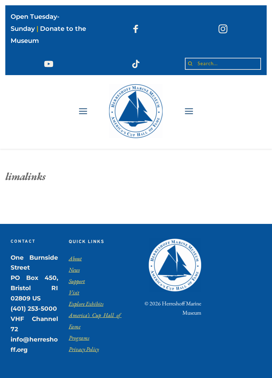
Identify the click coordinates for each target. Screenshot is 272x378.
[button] (83, 111)
